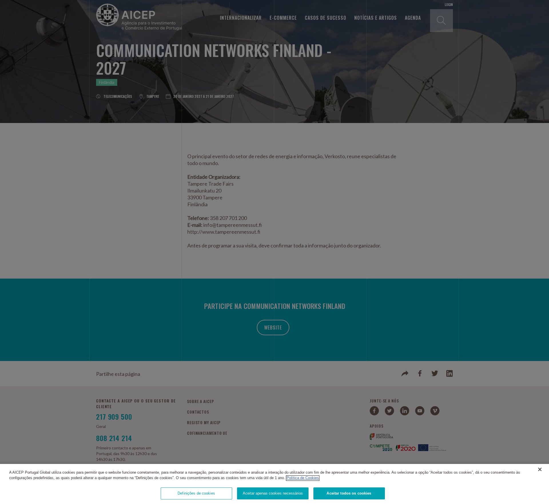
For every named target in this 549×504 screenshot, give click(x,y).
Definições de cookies (196, 493)
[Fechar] (540, 469)
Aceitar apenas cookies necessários (273, 493)
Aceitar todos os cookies (349, 493)
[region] (274, 484)
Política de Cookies (303, 478)
